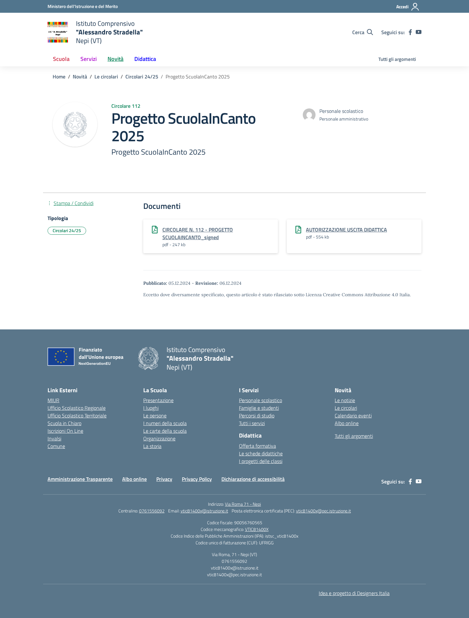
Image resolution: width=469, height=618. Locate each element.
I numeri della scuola (165, 423)
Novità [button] (115, 59)
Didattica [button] (145, 59)
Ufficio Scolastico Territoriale (77, 415)
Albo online (347, 423)
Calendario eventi (353, 415)
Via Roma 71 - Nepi (243, 504)
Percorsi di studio (256, 415)
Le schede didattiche (261, 453)
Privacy (164, 479)
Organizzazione (159, 438)
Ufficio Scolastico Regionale (77, 408)
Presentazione (158, 400)
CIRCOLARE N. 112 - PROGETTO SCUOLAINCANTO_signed (197, 233)
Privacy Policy (197, 479)
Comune (56, 446)
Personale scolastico (260, 400)
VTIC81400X (257, 529)
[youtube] (418, 32)
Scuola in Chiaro (64, 423)
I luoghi (151, 408)
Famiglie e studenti (259, 408)
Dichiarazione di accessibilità (253, 479)
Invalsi (54, 438)
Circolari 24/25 (67, 230)
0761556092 (152, 510)
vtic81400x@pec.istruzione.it (323, 510)
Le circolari (346, 408)
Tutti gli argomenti (397, 59)
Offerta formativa (257, 446)
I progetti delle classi (260, 461)
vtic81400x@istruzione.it (204, 510)
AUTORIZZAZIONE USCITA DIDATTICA (346, 229)
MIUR (53, 400)
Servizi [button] (88, 59)
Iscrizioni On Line (65, 431)
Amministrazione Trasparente (80, 479)
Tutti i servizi (252, 423)
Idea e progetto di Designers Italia (354, 593)
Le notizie (345, 400)
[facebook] (410, 32)
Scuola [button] (61, 59)
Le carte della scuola (165, 431)
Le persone (155, 415)
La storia (152, 446)
